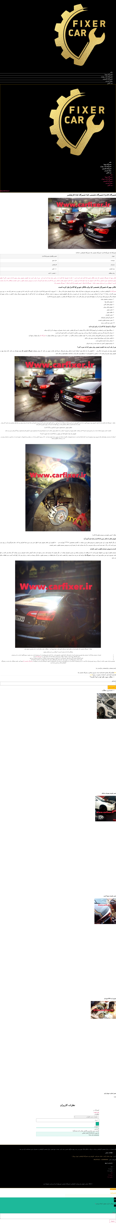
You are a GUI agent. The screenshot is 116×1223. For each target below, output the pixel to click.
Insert (113, 1221)
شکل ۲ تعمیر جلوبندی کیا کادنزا (77, 283)
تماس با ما (110, 1170)
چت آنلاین (110, 83)
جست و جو (112, 687)
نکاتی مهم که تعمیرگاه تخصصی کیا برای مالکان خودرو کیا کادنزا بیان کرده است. (95, 278)
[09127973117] (0, 187)
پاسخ (113, 1212)
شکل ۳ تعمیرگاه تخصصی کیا (62, 283)
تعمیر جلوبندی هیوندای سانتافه (109, 793)
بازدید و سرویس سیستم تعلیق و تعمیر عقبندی (25, 280)
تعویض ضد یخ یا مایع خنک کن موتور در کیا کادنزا (80, 280)
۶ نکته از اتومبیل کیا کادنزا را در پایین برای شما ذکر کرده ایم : (57, 278)
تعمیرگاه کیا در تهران (107, 76)
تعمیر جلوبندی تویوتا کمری (110, 896)
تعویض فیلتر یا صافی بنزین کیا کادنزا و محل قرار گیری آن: (52, 280)
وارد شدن (96, 1112)
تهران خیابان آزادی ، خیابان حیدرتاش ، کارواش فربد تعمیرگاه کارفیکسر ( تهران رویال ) (92, 1156)
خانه (111, 72)
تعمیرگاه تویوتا (109, 74)
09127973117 (4, 191)
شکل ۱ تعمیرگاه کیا (91, 283)
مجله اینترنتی (109, 81)
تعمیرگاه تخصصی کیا (27, 661)
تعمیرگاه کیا (113, 291)
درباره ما (111, 1168)
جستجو (114, 681)
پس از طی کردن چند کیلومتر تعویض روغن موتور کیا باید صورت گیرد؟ (21, 278)
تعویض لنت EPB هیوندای (110, 998)
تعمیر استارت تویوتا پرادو (110, 1093)
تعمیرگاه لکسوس (108, 79)
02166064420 (104, 1159)
